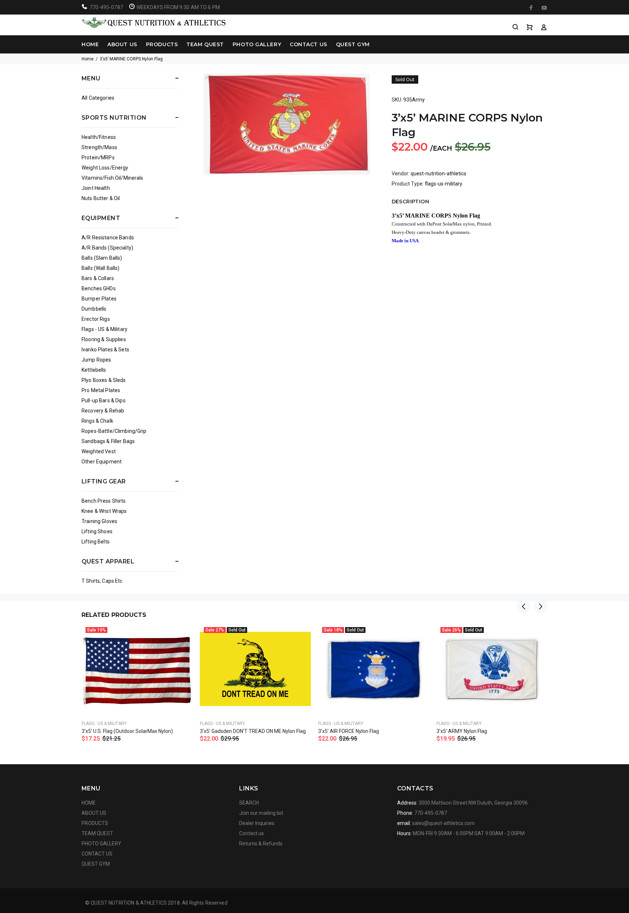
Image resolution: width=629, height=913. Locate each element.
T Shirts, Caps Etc (102, 581)
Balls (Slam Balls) (102, 258)
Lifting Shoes (97, 531)
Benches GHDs (99, 288)
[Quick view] (180, 635)
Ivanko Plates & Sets (105, 349)
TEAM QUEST (205, 44)
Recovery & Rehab (103, 411)
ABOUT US (122, 44)
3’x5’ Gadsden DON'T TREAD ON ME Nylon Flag (253, 731)
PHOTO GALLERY (257, 44)
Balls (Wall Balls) (101, 268)
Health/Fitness (99, 137)
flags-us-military (443, 184)
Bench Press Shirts (104, 501)
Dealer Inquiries (256, 823)
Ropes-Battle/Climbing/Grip (114, 431)
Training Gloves (99, 521)
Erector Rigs (96, 319)
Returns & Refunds (260, 843)
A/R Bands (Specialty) (107, 248)
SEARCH (249, 803)
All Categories (98, 98)
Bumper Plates (99, 299)
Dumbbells (94, 309)
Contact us (251, 833)
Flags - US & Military (104, 329)
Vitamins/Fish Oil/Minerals (112, 178)
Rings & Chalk (97, 421)
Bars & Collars (98, 278)
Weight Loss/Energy (105, 168)
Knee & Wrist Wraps (104, 511)
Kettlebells (94, 370)
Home (88, 58)
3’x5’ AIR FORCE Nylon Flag (348, 731)
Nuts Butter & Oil (101, 198)
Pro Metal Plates (101, 390)
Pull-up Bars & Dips (104, 400)
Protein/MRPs (98, 157)
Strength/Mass (99, 147)
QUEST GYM (353, 44)
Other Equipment (102, 462)
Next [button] (540, 606)
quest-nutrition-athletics (438, 173)
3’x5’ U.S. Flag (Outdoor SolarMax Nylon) (127, 731)
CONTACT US (308, 44)
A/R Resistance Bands (108, 237)
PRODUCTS (162, 44)
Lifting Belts (96, 542)
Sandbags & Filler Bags (108, 441)
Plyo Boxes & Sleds (104, 380)
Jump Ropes (96, 360)
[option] (137, 673)
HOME (90, 44)
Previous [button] (523, 606)
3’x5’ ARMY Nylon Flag (461, 731)
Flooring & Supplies (104, 339)
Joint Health (96, 188)
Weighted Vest (99, 451)
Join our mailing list (261, 813)
